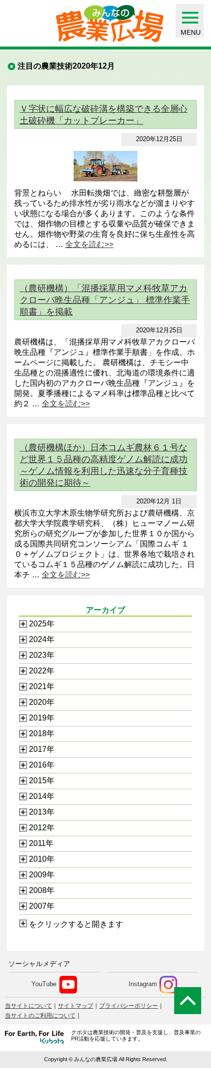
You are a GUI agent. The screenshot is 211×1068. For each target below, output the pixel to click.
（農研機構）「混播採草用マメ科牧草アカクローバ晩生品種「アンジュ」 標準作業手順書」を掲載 (105, 300)
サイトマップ (75, 1006)
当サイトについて (28, 1006)
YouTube (43, 984)
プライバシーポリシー (128, 1006)
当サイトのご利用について (40, 1015)
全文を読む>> (89, 244)
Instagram (143, 984)
